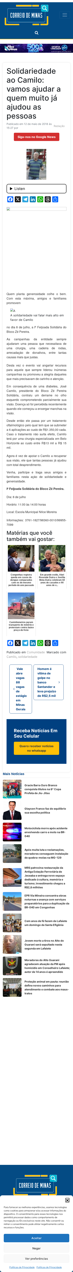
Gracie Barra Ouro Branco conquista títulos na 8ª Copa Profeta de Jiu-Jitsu (43, 789)
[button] (67, 1200)
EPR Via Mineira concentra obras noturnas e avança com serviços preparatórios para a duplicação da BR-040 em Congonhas (47, 901)
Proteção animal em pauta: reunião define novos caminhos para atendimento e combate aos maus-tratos (47, 987)
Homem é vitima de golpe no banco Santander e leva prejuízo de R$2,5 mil (46, 682)
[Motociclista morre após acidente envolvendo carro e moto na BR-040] (12, 832)
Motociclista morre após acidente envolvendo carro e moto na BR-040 (46, 832)
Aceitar (36, 1238)
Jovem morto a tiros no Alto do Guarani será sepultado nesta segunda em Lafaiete (44, 944)
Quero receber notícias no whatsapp (36, 748)
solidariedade (27, 657)
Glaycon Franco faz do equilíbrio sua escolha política (45, 810)
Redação (59, 126)
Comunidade (36, 652)
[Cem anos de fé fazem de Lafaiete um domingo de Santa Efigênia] (12, 923)
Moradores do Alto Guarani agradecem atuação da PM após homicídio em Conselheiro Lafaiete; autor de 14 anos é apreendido (47, 965)
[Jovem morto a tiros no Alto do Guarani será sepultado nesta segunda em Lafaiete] (12, 944)
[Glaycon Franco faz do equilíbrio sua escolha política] (12, 810)
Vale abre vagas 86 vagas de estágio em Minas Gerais (21, 689)
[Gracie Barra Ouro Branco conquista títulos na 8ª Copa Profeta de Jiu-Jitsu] (12, 789)
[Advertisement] (36, 1036)
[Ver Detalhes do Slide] (36, 48)
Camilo (11, 657)
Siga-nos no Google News (37, 137)
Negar (36, 1248)
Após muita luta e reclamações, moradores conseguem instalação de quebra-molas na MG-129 (46, 853)
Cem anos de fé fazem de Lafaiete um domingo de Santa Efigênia (46, 922)
